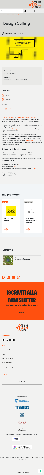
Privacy (4, 467)
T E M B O (25, 472)
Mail (7, 95)
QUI (19, 164)
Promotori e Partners (8, 350)
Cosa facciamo (12, 15)
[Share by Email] (13, 278)
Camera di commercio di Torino (26, 117)
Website (8, 99)
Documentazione (7, 358)
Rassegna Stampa (8, 367)
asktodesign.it (14, 129)
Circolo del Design (8, 117)
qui (15, 166)
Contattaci (22, 381)
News (3, 354)
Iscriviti (22, 312)
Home (3, 15)
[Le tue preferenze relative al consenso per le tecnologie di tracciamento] (40, 471)
